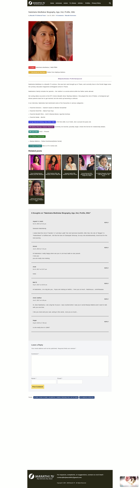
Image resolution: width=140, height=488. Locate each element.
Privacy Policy (96, 3)
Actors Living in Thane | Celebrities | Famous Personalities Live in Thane (56, 397)
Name (33, 378)
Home (52, 3)
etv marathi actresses (87, 397)
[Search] (110, 3)
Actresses (59, 3)
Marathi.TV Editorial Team (38, 15)
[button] (83, 3)
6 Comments (60, 15)
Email (59, 378)
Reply (106, 222)
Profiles (87, 3)
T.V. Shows (72, 3)
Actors (66, 3)
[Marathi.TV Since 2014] (36, 3)
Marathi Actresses (70, 15)
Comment (35, 354)
